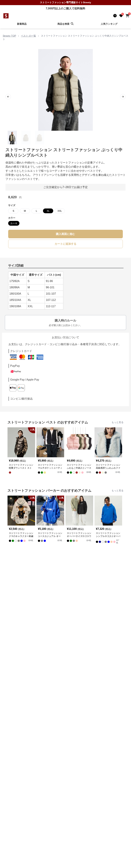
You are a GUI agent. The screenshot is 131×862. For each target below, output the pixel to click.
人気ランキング (109, 23)
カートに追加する (65, 243)
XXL (59, 211)
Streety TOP (9, 35)
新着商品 (22, 23)
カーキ (13, 223)
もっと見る (117, 422)
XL (48, 211)
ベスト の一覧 (28, 35)
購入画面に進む (65, 233)
